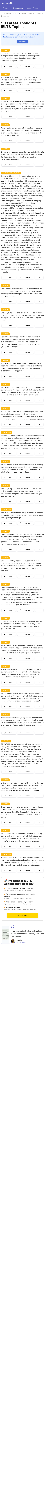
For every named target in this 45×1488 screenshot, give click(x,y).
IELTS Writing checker (9, 13)
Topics (38, 13)
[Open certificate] (5, 934)
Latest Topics (32, 8)
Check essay (18, 8)
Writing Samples (27, 13)
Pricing (5, 8)
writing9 (7, 3)
